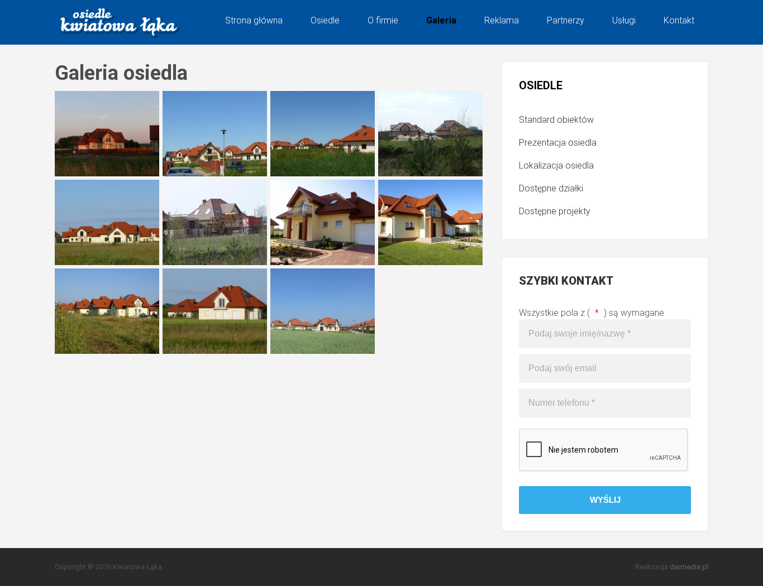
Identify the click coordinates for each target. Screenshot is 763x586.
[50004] (322, 311)
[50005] (215, 311)
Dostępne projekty (554, 211)
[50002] (322, 222)
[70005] (107, 133)
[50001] (430, 222)
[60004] (322, 133)
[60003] (107, 222)
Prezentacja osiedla (558, 142)
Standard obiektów (556, 119)
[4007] (430, 133)
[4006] (215, 222)
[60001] (215, 133)
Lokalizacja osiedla (556, 165)
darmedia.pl (689, 567)
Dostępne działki (551, 188)
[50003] (107, 311)
